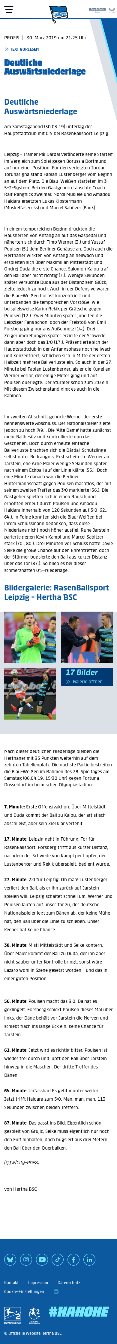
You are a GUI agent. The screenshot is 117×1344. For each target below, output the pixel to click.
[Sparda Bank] (97, 9)
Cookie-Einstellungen (24, 1291)
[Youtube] (42, 1262)
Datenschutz (69, 1282)
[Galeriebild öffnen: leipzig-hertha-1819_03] (87, 637)
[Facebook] (74, 1262)
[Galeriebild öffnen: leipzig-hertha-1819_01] (30, 637)
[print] (56, 1291)
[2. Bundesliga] (12, 1315)
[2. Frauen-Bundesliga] (34, 1315)
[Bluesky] (10, 1262)
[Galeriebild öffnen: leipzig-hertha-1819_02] (30, 694)
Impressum (38, 1282)
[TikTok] (58, 1262)
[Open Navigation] (8, 9)
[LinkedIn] (89, 1262)
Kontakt (11, 1282)
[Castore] (112, 9)
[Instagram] (26, 1262)
